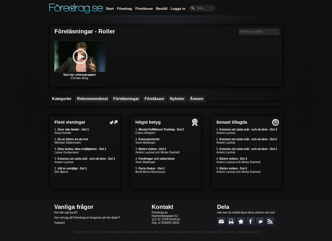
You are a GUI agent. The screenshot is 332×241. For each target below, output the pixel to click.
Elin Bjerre (61, 172)
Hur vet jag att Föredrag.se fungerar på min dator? (87, 217)
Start (110, 8)
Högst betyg (148, 122)
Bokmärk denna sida (240, 221)
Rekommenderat (92, 99)
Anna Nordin (62, 133)
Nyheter (177, 99)
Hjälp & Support (248, 232)
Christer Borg (79, 78)
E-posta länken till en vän (221, 221)
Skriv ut (231, 221)
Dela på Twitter (260, 221)
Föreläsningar (126, 99)
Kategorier (61, 99)
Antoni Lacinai (63, 162)
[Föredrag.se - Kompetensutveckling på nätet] (76, 12)
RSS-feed (270, 221)
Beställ (161, 8)
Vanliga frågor (73, 207)
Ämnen (196, 99)
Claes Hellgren (145, 133)
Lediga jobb (215, 232)
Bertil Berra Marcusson (150, 172)
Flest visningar (69, 122)
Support (59, 222)
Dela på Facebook (250, 221)
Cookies (230, 232)
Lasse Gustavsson (66, 152)
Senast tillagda (231, 122)
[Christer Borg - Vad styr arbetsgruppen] (80, 71)
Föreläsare (144, 8)
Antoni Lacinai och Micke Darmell (157, 152)
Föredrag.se (113, 232)
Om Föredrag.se (172, 232)
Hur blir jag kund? (66, 212)
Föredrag (124, 8)
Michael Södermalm (67, 142)
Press (201, 232)
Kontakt (162, 207)
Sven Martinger (145, 142)
